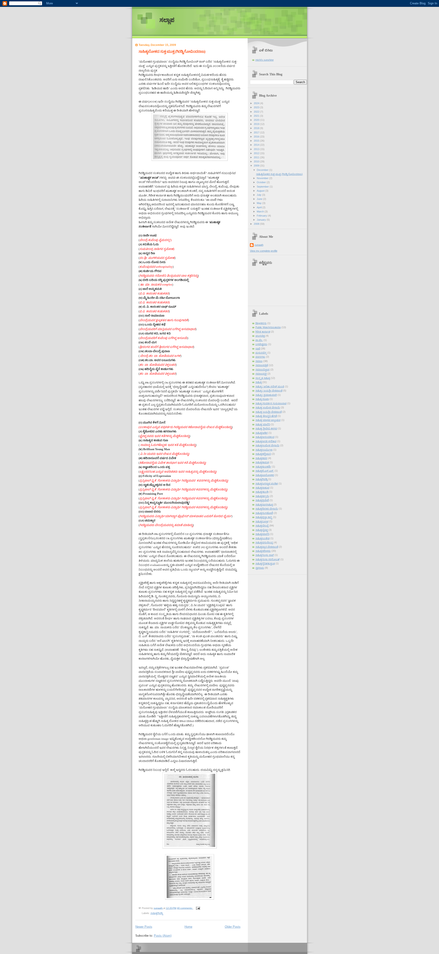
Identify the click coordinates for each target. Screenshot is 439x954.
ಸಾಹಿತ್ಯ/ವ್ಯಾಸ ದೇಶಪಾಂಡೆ (266, 546)
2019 (257, 124)
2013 (257, 149)
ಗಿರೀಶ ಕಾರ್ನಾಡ (262, 331)
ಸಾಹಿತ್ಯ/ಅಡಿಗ (261, 432)
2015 (257, 140)
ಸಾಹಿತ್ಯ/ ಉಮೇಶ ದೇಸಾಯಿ (267, 407)
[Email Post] (197, 907)
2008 (257, 223)
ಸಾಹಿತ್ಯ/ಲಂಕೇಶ (262, 538)
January (262, 219)
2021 (257, 115)
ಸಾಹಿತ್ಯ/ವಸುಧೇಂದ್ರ (264, 542)
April (259, 207)
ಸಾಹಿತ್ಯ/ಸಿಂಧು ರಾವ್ (264, 555)
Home (188, 926)
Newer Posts (143, 926)
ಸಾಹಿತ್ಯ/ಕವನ (261, 458)
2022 (257, 111)
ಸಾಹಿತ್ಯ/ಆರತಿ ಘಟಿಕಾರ (265, 441)
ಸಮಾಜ (258, 361)
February (262, 215)
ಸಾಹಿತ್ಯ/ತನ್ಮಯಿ (262, 496)
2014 (257, 144)
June (260, 199)
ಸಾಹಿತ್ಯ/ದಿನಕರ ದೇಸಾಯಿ (266, 508)
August (261, 190)
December (263, 170)
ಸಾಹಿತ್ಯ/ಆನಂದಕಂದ (264, 437)
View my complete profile (263, 250)
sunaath (258, 244)
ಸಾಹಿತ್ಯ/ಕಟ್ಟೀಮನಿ (263, 453)
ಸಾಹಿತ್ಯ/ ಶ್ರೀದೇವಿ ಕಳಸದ (266, 428)
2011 (257, 157)
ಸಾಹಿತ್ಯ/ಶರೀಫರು (263, 551)
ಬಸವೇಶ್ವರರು (261, 344)
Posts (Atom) (162, 935)
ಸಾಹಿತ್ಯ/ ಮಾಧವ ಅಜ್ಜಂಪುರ (268, 420)
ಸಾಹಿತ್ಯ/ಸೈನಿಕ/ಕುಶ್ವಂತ (265, 563)
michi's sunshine (264, 59)
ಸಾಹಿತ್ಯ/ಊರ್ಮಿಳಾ (264, 449)
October (262, 182)
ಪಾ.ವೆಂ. (259, 340)
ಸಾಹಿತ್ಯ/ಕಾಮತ (262, 462)
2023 (257, 107)
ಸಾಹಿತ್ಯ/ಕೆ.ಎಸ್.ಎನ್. (264, 470)
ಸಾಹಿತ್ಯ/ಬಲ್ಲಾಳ (261, 521)
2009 (257, 165)
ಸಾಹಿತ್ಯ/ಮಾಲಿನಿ (262, 534)
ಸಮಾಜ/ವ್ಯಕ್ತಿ (261, 373)
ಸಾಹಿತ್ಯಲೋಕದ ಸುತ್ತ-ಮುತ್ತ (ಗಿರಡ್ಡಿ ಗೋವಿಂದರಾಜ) (172, 51)
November (263, 178)
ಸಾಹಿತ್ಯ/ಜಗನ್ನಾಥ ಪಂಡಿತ (266, 483)
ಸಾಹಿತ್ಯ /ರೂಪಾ (262, 399)
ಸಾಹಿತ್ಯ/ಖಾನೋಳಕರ (264, 475)
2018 (257, 128)
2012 (257, 153)
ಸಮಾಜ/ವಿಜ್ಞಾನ (262, 369)
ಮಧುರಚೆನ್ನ (261, 352)
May (259, 203)
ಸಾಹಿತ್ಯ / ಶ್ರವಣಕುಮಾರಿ (266, 395)
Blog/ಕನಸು (261, 323)
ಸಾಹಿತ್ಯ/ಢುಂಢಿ (261, 491)
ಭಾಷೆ (257, 348)
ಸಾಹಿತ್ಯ (258, 382)
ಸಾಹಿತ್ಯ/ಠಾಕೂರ (262, 487)
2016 (257, 136)
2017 (257, 132)
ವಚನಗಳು (260, 356)
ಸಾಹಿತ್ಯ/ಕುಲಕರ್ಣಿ (263, 466)
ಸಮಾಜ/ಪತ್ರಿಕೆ (261, 365)
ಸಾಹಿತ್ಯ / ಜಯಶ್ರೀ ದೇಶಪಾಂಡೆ (268, 390)
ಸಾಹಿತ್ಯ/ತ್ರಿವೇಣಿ (262, 500)
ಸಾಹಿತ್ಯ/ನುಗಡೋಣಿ (264, 513)
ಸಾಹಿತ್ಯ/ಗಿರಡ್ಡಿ (156, 913)
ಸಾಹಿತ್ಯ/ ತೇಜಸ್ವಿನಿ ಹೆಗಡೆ (266, 416)
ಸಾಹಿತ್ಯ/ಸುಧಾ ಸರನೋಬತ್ (267, 559)
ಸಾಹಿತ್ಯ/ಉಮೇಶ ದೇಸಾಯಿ (267, 445)
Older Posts (233, 926)
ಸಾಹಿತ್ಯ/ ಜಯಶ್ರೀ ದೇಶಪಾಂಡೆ (268, 411)
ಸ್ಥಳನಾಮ (259, 567)
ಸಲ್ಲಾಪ (166, 20)
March (261, 211)
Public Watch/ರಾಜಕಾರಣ (268, 327)
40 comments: (185, 907)
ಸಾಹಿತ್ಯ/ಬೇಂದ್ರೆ (262, 525)
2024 (257, 103)
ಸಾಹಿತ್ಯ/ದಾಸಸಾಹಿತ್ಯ (264, 504)
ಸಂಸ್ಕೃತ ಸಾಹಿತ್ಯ (262, 378)
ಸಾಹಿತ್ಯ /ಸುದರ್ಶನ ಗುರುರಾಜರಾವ (270, 403)
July (259, 194)
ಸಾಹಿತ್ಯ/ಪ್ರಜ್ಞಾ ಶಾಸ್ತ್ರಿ (263, 517)
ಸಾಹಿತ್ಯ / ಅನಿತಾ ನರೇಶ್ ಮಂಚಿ (269, 386)
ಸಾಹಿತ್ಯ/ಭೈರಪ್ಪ (261, 530)
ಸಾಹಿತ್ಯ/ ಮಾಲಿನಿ (262, 424)
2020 (257, 120)
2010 (257, 161)
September (263, 186)
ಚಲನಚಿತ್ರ (260, 335)
